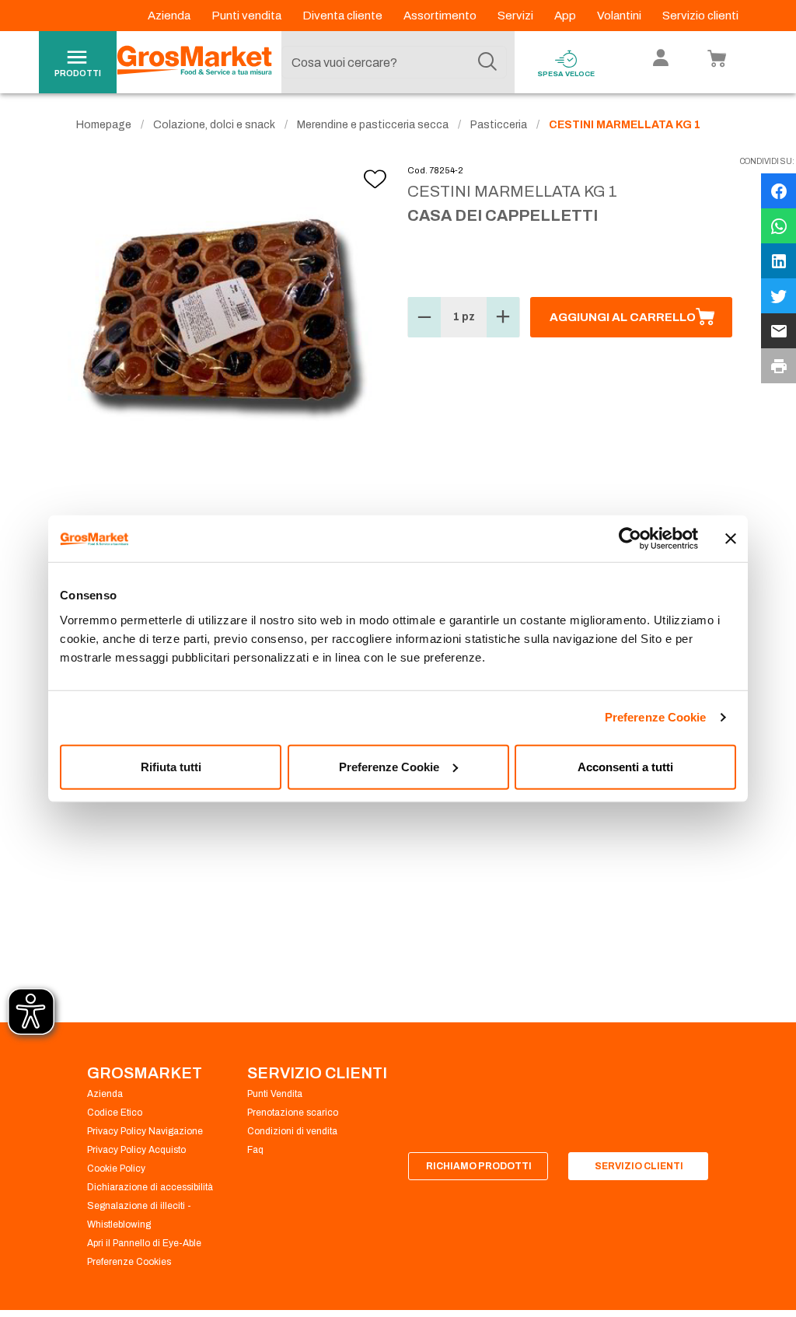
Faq (255, 1149)
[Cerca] (487, 62)
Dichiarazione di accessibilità (150, 1187)
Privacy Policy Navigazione (145, 1131)
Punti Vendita (274, 1093)
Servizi (517, 15)
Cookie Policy (116, 1168)
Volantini (620, 15)
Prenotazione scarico (292, 1112)
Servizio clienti (700, 15)
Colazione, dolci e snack (214, 125)
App (566, 15)
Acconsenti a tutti (625, 766)
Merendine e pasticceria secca (373, 125)
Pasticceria (498, 125)
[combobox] (394, 62)
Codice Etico (114, 1112)
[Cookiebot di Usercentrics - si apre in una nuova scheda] (630, 538)
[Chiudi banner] (730, 538)
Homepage (103, 125)
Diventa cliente (343, 15)
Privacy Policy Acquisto (136, 1149)
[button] (424, 317)
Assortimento (441, 15)
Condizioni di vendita (292, 1131)
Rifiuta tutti (171, 766)
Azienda (170, 15)
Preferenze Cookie (656, 717)
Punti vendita (247, 15)
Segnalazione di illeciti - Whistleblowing (139, 1215)
